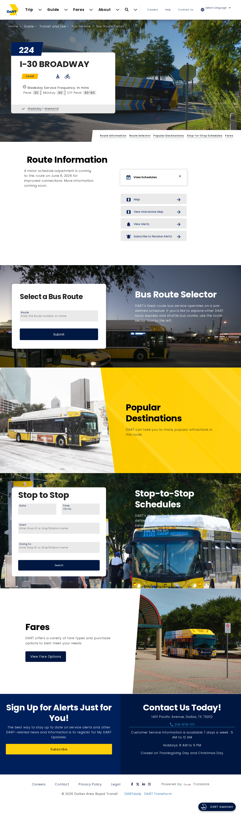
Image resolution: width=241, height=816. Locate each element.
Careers (152, 9)
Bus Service (81, 26)
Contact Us (185, 9)
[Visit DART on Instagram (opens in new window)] (149, 784)
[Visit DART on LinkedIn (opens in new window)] (144, 784)
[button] (218, 10)
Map (153, 199)
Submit (58, 334)
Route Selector (139, 135)
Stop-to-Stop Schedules (204, 135)
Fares (229, 135)
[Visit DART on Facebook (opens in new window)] (132, 784)
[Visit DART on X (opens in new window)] (138, 784)
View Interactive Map (153, 212)
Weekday (35, 109)
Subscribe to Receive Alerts (153, 236)
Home (13, 26)
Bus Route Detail (110, 26)
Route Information (113, 135)
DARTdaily (133, 794)
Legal (115, 784)
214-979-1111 (182, 724)
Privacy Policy (90, 784)
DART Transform (158, 794)
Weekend (51, 109)
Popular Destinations (168, 135)
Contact (62, 784)
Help (168, 9)
